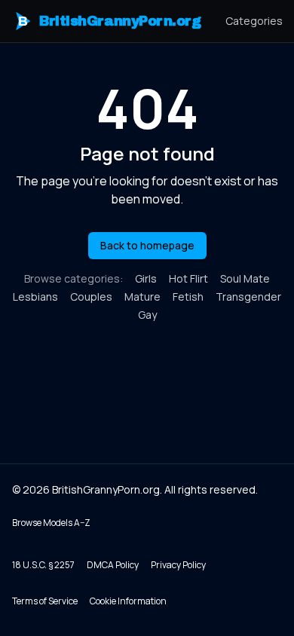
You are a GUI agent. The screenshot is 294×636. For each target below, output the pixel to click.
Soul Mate (245, 278)
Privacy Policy (178, 564)
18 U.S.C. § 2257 (43, 564)
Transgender (248, 296)
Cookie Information (128, 601)
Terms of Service (45, 601)
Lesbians (35, 296)
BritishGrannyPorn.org (109, 21)
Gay (147, 314)
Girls (146, 278)
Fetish (188, 296)
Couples (91, 296)
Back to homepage (147, 245)
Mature (142, 296)
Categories (254, 21)
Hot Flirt (188, 278)
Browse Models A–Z (51, 522)
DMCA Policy (113, 564)
